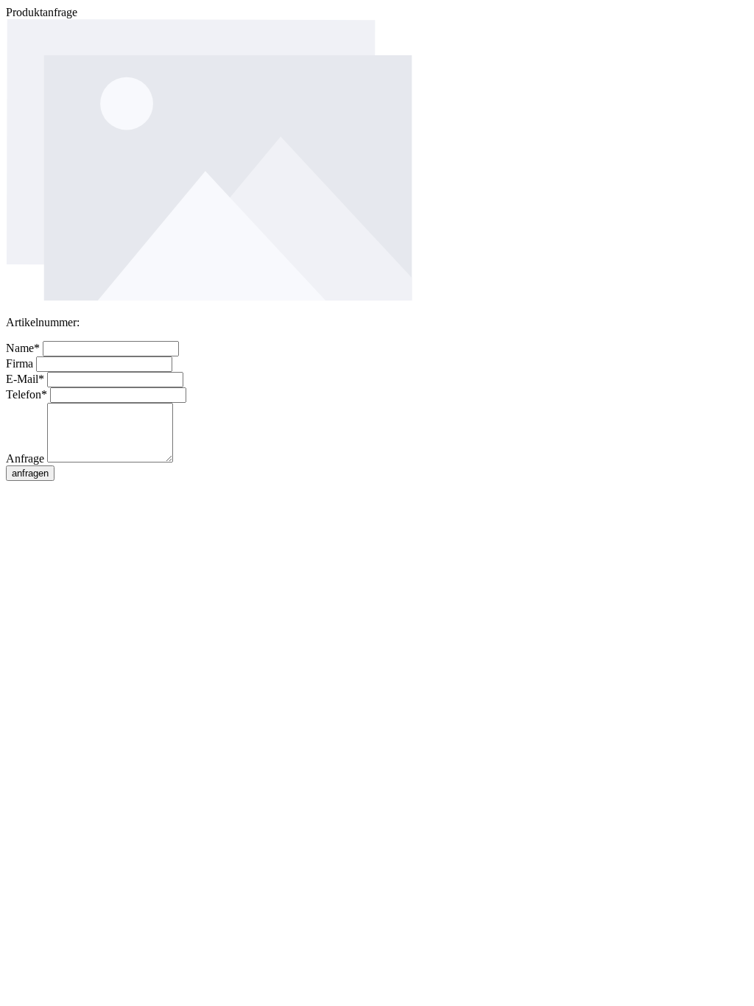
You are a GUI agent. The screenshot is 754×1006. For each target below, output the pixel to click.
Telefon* (28, 394)
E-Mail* (26, 379)
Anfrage (26, 458)
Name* (24, 348)
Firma (21, 363)
